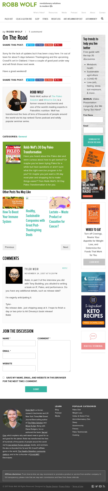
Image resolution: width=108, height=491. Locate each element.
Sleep (74, 422)
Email (7, 351)
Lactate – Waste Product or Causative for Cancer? (58, 219)
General (22, 136)
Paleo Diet (76, 410)
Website (7, 363)
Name (6, 338)
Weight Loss (77, 413)
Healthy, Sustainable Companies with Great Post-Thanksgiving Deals (35, 222)
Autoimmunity (78, 425)
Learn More (94, 262)
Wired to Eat (50, 99)
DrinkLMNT (34, 454)
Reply (64, 268)
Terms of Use (77, 486)
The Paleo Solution (35, 423)
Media (57, 416)
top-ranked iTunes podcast (19, 445)
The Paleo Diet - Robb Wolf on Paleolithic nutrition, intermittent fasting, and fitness (32, 4)
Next (65, 247)
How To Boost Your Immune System (10, 217)
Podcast (58, 413)
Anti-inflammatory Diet (81, 419)
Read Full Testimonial (93, 346)
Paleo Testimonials (79, 432)
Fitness (75, 429)
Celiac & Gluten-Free (80, 416)
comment (35, 31)
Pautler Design (52, 486)
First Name (88, 115)
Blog (57, 410)
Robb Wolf (30, 410)
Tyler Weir (32, 269)
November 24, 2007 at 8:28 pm (41, 273)
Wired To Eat (31, 426)
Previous (9, 247)
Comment (44, 338)
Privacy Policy (64, 486)
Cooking (75, 435)
